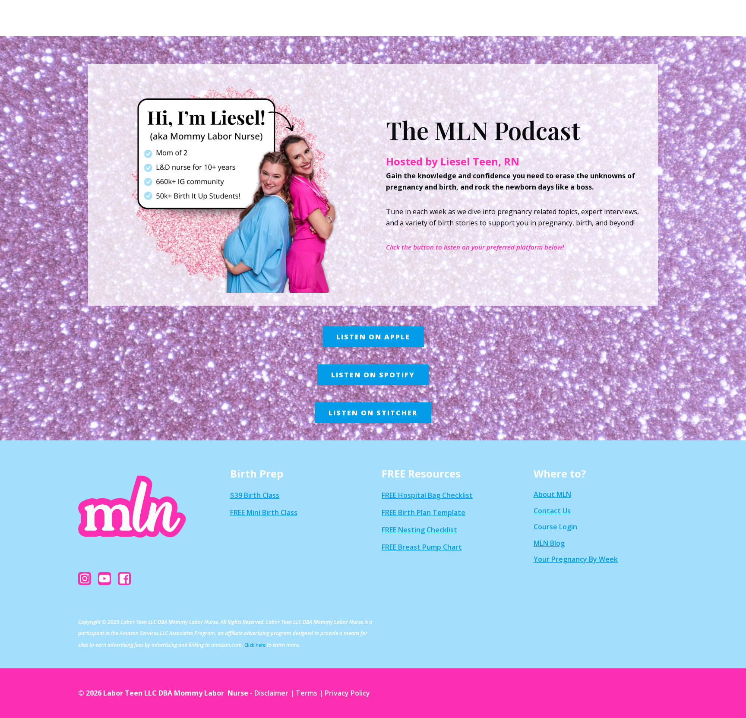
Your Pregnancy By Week (576, 559)
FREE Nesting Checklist (419, 530)
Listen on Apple (373, 337)
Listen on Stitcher (373, 413)
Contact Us (552, 511)
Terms (306, 693)
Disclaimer (271, 693)
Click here (255, 645)
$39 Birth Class (254, 495)
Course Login (555, 526)
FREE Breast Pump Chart (422, 547)
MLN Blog (549, 543)
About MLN (552, 494)
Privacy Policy (347, 693)
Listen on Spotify (373, 375)
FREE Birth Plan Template (423, 512)
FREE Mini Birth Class (263, 512)
